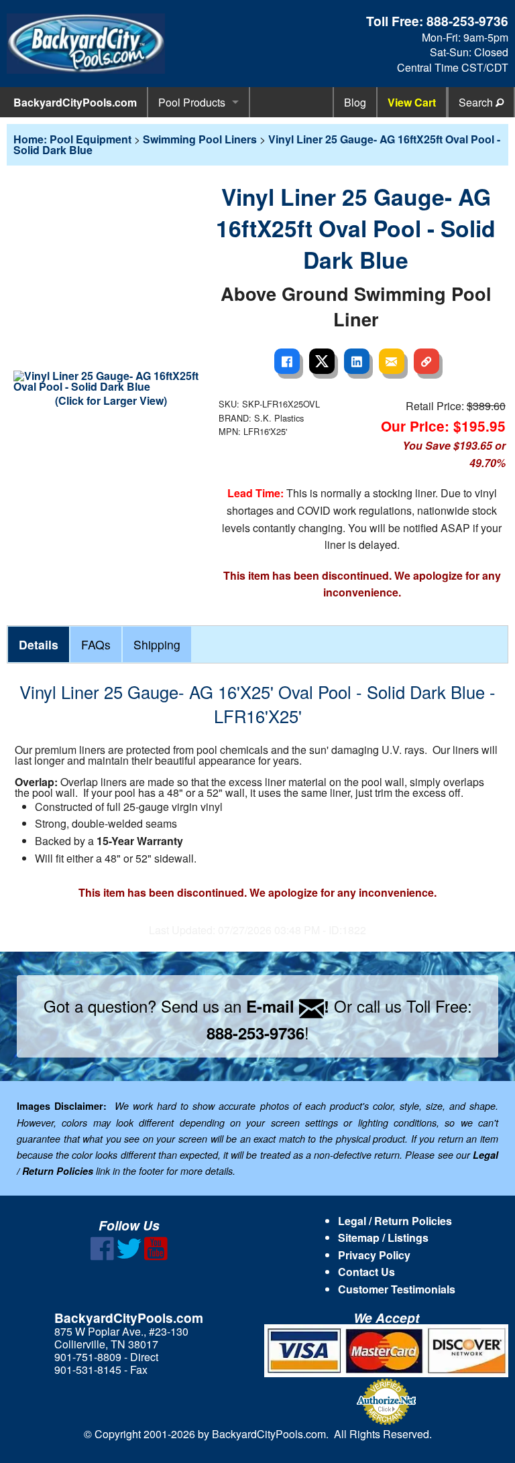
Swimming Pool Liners (200, 139)
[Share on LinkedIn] (356, 361)
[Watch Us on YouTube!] (156, 1256)
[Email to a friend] (391, 361)
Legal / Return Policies (395, 1220)
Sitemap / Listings (383, 1237)
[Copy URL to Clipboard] (426, 361)
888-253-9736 (467, 20)
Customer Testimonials (396, 1289)
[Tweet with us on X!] (129, 1256)
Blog (355, 102)
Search (477, 102)
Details (38, 644)
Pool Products (191, 102)
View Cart (412, 102)
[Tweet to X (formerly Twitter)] (322, 361)
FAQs (96, 644)
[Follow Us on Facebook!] (102, 1256)
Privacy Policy (374, 1255)
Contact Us (366, 1271)
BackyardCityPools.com (75, 102)
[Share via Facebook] (287, 361)
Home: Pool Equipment (72, 139)
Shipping (156, 644)
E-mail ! (287, 1006)
